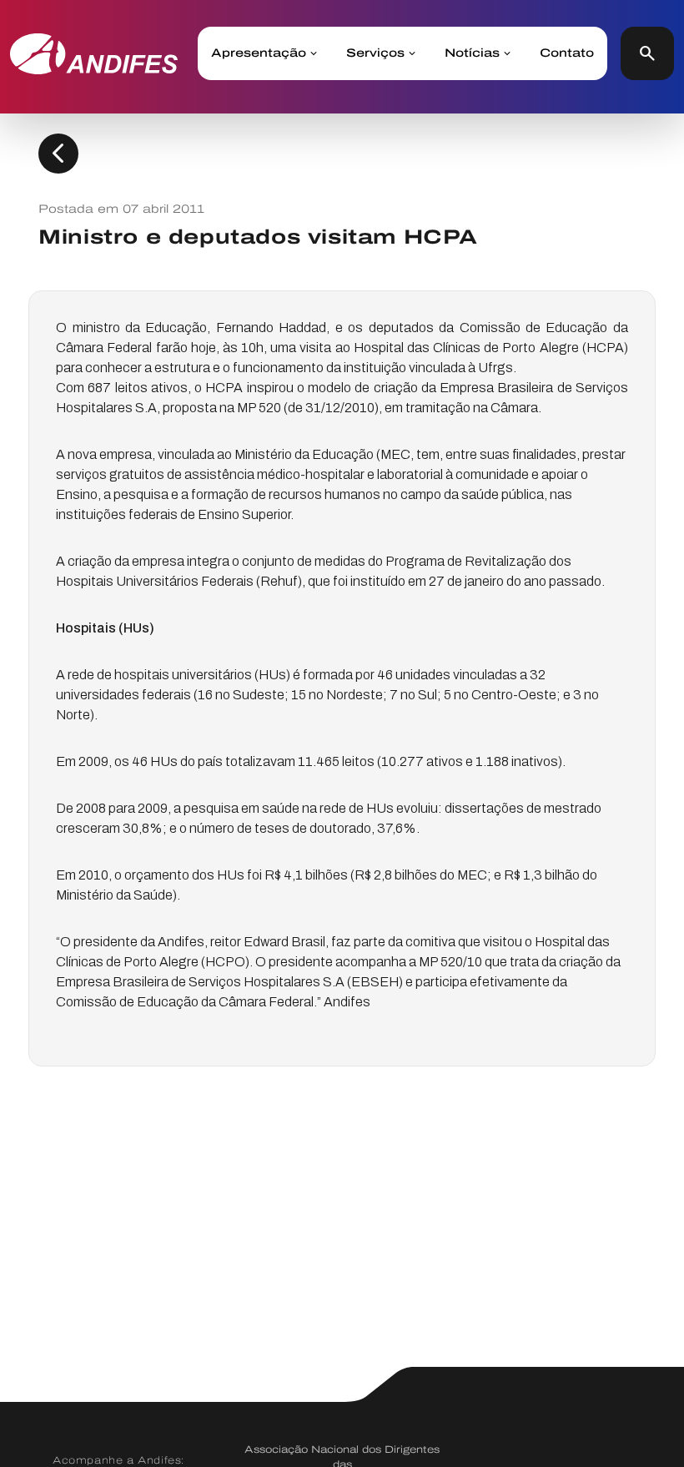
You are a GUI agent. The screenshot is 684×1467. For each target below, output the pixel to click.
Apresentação (258, 53)
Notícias (472, 53)
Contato (567, 53)
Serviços (375, 53)
